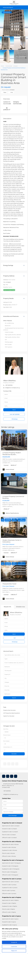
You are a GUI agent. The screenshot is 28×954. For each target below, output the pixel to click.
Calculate (14, 754)
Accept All (14, 942)
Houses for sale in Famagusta (10, 866)
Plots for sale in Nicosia (8, 853)
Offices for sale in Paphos (9, 912)
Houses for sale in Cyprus (9, 922)
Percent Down (6, 735)
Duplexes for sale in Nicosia (9, 850)
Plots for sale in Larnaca (8, 890)
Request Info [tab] (7, 606)
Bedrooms (7, 666)
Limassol (15, 66)
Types (6, 658)
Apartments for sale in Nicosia (10, 844)
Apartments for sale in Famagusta (11, 863)
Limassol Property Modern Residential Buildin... (11, 453)
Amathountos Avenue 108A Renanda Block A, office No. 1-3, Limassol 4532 (12, 785)
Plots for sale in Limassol (9, 834)
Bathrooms (7, 694)
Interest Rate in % (7, 747)
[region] (14, 940)
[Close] (26, 927)
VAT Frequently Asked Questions (11, 713)
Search (14, 697)
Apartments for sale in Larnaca (10, 881)
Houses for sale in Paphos (9, 903)
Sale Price (5, 729)
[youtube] (12, 763)
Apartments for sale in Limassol (10, 825)
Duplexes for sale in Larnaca (9, 887)
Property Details (8, 298)
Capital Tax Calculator (8, 716)
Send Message (12, 815)
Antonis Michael (10, 469)
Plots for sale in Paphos (8, 909)
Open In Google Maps (9, 290)
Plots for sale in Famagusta (9, 872)
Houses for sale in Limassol (9, 828)
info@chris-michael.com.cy (12, 387)
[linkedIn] (8, 763)
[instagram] (16, 763)
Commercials (9, 66)
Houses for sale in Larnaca (9, 884)
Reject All (14, 950)
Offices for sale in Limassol (9, 837)
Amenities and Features (11, 316)
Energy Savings (8, 265)
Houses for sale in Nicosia (9, 847)
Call (14, 414)
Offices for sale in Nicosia (9, 856)
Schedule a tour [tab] (20, 606)
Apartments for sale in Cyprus (10, 919)
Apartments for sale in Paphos (10, 900)
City (5, 678)
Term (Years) (6, 741)
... (10, 462)
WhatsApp (14, 419)
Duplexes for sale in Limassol (10, 831)
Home (2, 66)
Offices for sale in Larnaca (9, 893)
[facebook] (4, 763)
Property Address (8, 276)
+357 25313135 (8, 385)
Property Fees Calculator (9, 710)
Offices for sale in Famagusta (10, 875)
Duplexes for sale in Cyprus (9, 925)
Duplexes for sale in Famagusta (10, 869)
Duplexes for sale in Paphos (9, 906)
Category (7, 682)
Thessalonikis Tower (9, 584)
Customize (14, 946)
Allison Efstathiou (9, 380)
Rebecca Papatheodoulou (12, 513)
